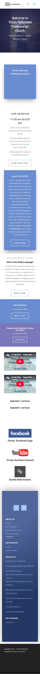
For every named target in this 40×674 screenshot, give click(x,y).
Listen (8, 547)
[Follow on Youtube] (24, 508)
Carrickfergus (15, 229)
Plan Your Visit (20, 163)
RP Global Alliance (13, 607)
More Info (20, 316)
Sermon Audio (11, 550)
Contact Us (10, 622)
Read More (20, 293)
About (8, 523)
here (26, 155)
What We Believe (12, 534)
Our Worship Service (14, 530)
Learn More (20, 243)
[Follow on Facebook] (16, 508)
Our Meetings (11, 527)
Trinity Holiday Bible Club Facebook (20, 566)
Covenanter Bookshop (15, 612)
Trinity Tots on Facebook (16, 561)
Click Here (20, 339)
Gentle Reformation (13, 571)
